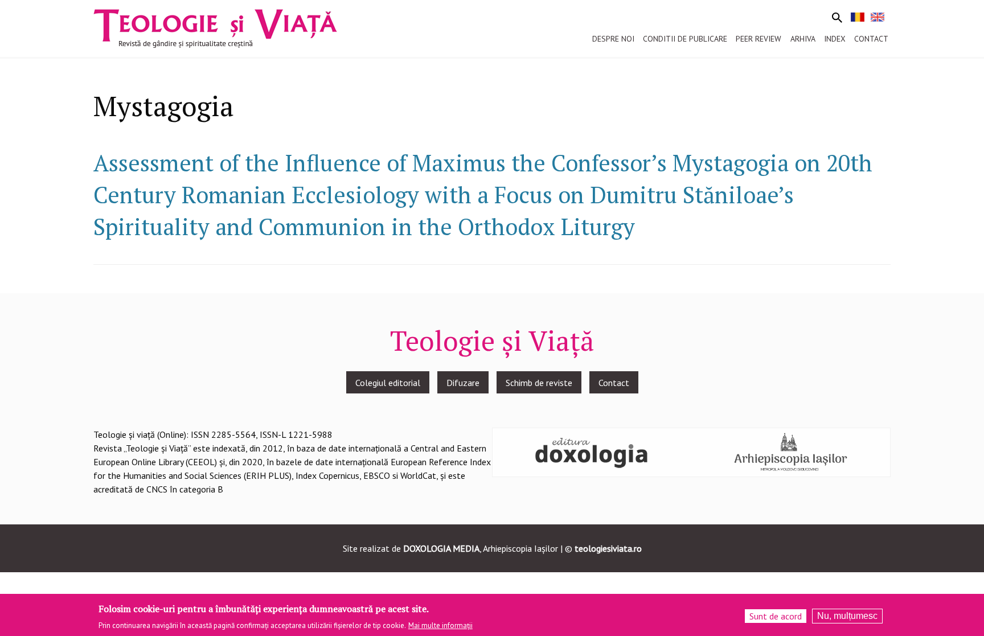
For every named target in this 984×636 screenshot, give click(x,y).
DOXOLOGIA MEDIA (441, 548)
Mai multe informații (440, 625)
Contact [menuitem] (871, 39)
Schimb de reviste (539, 382)
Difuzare (462, 382)
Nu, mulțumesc (847, 616)
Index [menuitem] (835, 39)
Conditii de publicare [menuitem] (685, 39)
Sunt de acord (775, 616)
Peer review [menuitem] (758, 39)
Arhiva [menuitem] (802, 39)
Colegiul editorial (387, 382)
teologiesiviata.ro (608, 548)
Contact (613, 382)
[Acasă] (215, 27)
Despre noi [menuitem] (613, 39)
